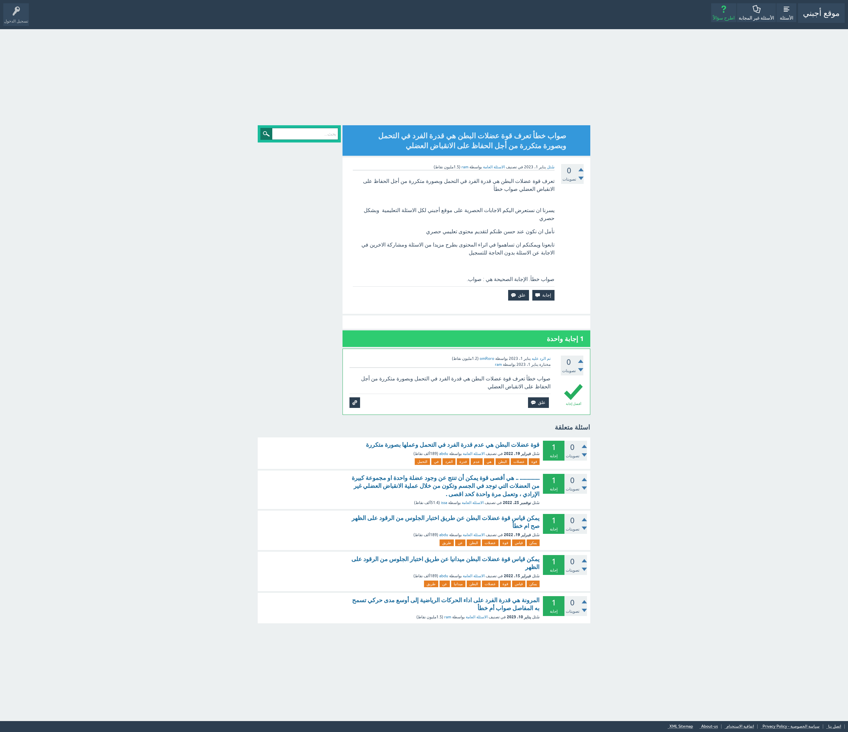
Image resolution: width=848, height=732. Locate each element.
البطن (502, 462)
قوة (534, 462)
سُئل (551, 167)
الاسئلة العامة (494, 167)
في (436, 462)
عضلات (519, 462)
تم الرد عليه (541, 358)
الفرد (449, 462)
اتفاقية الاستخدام (740, 726)
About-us (709, 726)
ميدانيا (458, 584)
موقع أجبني (821, 13)
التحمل (422, 462)
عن (460, 543)
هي (489, 462)
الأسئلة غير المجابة (756, 18)
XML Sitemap (681, 726)
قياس (519, 543)
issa (444, 502)
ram (447, 617)
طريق (446, 543)
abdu (443, 453)
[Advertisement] (424, 78)
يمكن (533, 543)
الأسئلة (786, 18)
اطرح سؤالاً (724, 18)
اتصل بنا (834, 726)
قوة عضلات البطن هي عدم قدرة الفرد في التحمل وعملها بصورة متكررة (453, 444)
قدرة (463, 462)
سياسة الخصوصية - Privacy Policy (791, 726)
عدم (476, 462)
